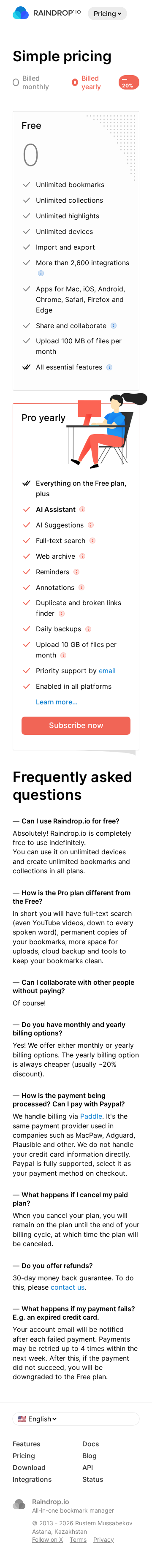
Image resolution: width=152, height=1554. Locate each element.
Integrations (32, 1479)
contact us (67, 1287)
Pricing (24, 1455)
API (87, 1467)
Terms (78, 1539)
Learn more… (57, 702)
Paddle (91, 1116)
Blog (89, 1455)
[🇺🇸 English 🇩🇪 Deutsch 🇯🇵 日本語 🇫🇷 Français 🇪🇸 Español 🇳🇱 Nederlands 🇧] (76, 1419)
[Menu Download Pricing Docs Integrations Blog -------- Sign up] (107, 13)
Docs (90, 1444)
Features (27, 1444)
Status (92, 1479)
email (107, 670)
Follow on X (47, 1539)
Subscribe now (76, 725)
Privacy (103, 1539)
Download (29, 1467)
